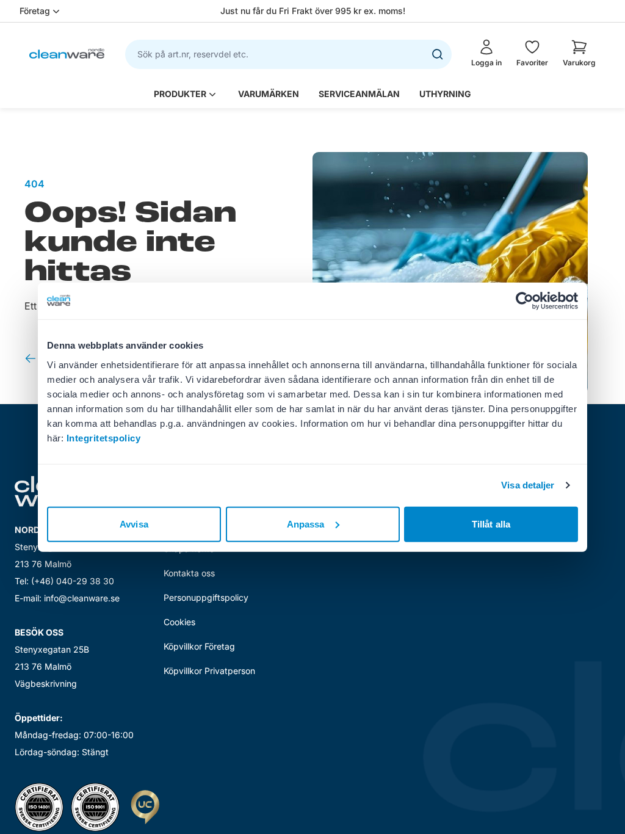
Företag (35, 10)
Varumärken (268, 94)
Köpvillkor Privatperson (209, 670)
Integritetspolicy (104, 437)
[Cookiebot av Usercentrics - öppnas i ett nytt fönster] (524, 301)
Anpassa (306, 523)
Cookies (179, 622)
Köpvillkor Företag (199, 646)
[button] (579, 53)
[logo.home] (66, 53)
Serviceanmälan (359, 94)
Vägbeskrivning (46, 683)
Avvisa (134, 523)
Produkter (180, 94)
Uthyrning (445, 94)
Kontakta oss (189, 573)
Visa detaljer (527, 485)
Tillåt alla (491, 523)
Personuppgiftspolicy (206, 597)
